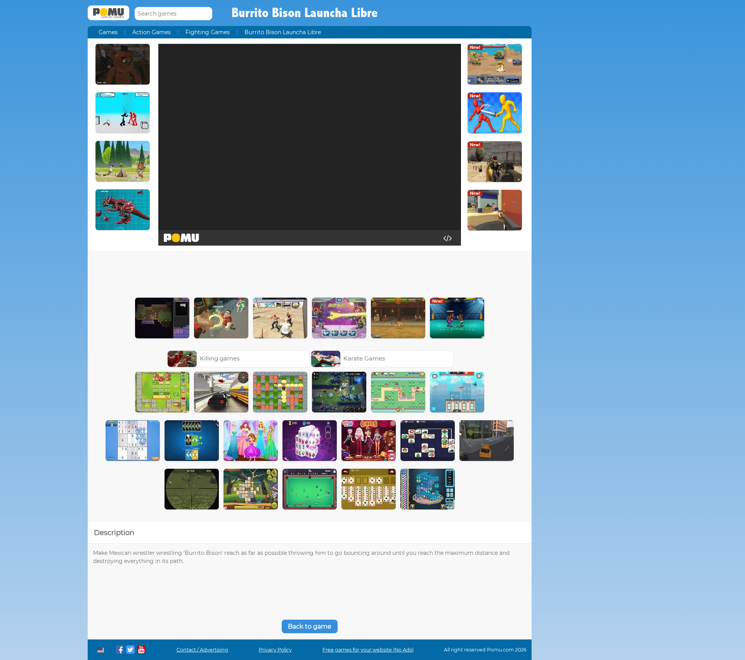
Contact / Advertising (202, 650)
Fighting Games (207, 32)
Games (108, 32)
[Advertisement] (309, 272)
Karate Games (364, 358)
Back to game (309, 626)
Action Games (151, 32)
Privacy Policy (275, 650)
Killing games (219, 358)
